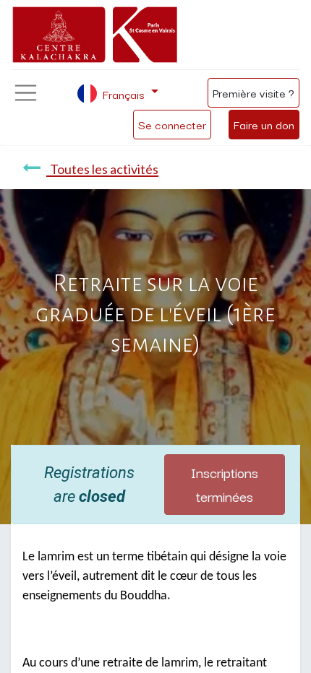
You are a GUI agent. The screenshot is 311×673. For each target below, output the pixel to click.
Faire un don (264, 124)
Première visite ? (253, 92)
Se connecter (172, 124)
